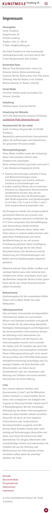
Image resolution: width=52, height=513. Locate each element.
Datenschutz (9, 486)
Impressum (8, 490)
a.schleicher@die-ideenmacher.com (21, 119)
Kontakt (7, 476)
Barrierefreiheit (10, 479)
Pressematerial (10, 483)
